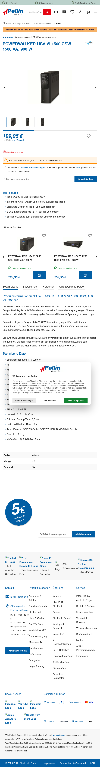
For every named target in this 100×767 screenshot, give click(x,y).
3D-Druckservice (61, 662)
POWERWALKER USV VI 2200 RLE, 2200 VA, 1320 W (70, 258)
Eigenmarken (59, 668)
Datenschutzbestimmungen (32, 167)
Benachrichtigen (86, 178)
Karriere (57, 596)
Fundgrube (34, 660)
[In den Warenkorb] (39, 275)
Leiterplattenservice (63, 656)
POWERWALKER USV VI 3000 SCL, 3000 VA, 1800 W (24, 258)
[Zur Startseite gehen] (13, 11)
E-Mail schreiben (19, 596)
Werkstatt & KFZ (37, 630)
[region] (50, 95)
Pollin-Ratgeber (61, 650)
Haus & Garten (37, 618)
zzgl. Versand (18, 140)
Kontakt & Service (85, 606)
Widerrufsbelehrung (86, 628)
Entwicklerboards (38, 606)
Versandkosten (59, 735)
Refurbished (35, 654)
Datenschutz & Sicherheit (73, 763)
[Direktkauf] (64, 12)
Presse (56, 612)
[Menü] (95, 11)
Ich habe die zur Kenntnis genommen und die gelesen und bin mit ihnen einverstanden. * (52, 169)
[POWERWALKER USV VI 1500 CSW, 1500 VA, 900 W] (50, 87)
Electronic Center (62, 618)
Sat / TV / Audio (37, 624)
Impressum (82, 656)
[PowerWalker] (89, 47)
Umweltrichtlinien (85, 612)
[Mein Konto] (80, 12)
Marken (80, 640)
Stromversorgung (38, 636)
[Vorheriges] (5, 87)
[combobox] (35, 12)
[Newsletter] (56, 12)
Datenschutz (55, 540)
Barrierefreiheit (84, 634)
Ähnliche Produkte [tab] (12, 227)
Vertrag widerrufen (17, 650)
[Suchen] (47, 12)
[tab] (10, 287)
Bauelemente (36, 648)
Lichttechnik (35, 612)
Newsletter (58, 634)
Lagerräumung (36, 666)
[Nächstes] (95, 87)
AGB (78, 167)
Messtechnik (35, 642)
